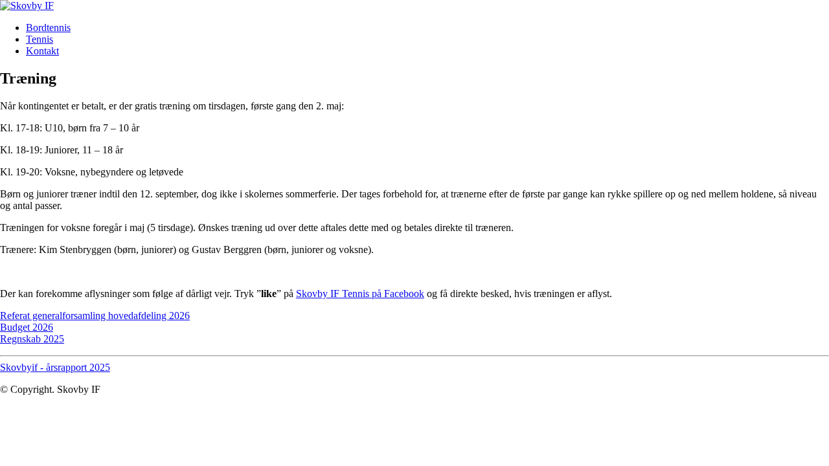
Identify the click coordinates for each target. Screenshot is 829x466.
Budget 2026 (26, 327)
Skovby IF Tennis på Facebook (360, 293)
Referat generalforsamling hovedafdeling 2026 (95, 315)
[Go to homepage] (27, 5)
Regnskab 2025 (32, 338)
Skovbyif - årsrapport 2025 (55, 367)
